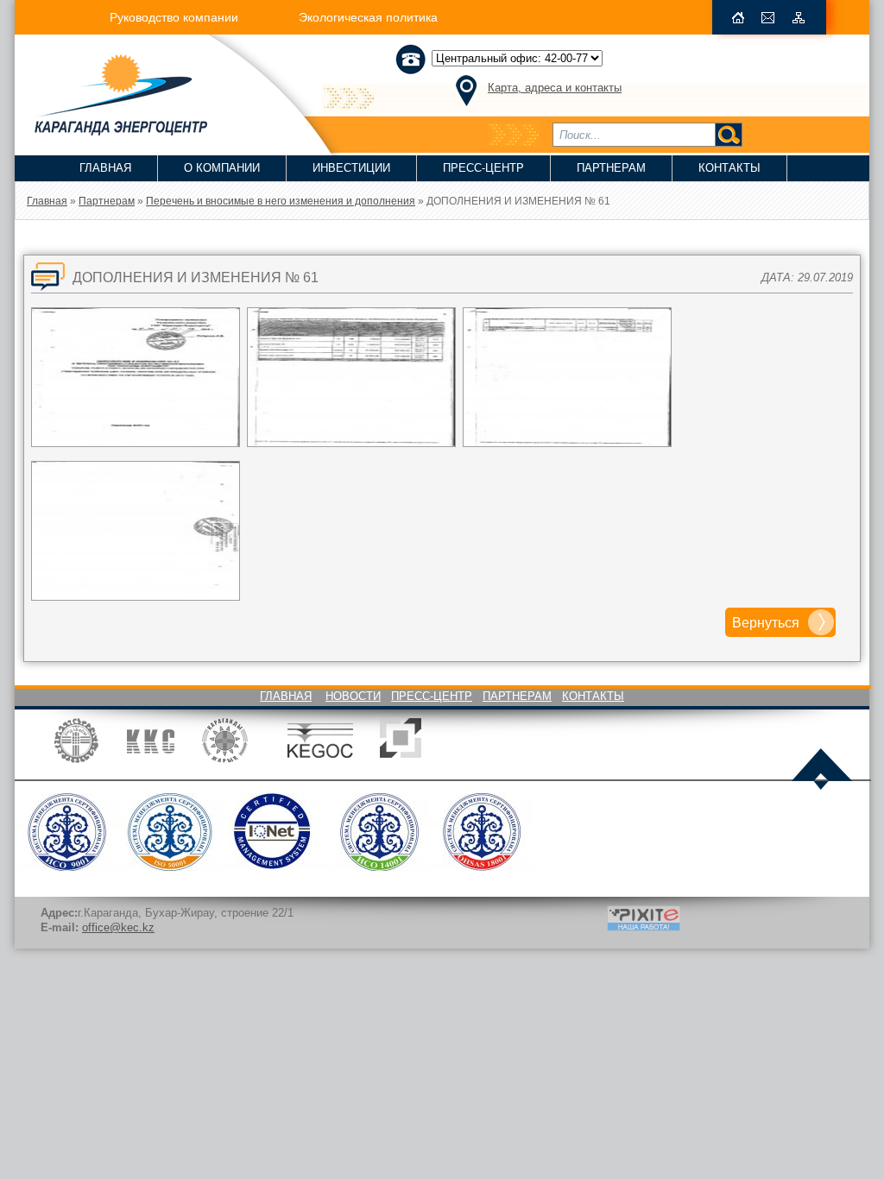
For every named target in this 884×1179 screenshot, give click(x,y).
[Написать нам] (768, 17)
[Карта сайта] (798, 17)
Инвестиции (351, 167)
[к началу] (822, 771)
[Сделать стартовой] (738, 17)
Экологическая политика (368, 17)
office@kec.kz (118, 927)
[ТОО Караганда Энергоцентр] (111, 130)
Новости (353, 696)
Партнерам (611, 167)
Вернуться (765, 622)
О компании (222, 167)
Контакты (729, 167)
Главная (105, 167)
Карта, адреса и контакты (555, 87)
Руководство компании (174, 17)
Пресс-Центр (483, 167)
